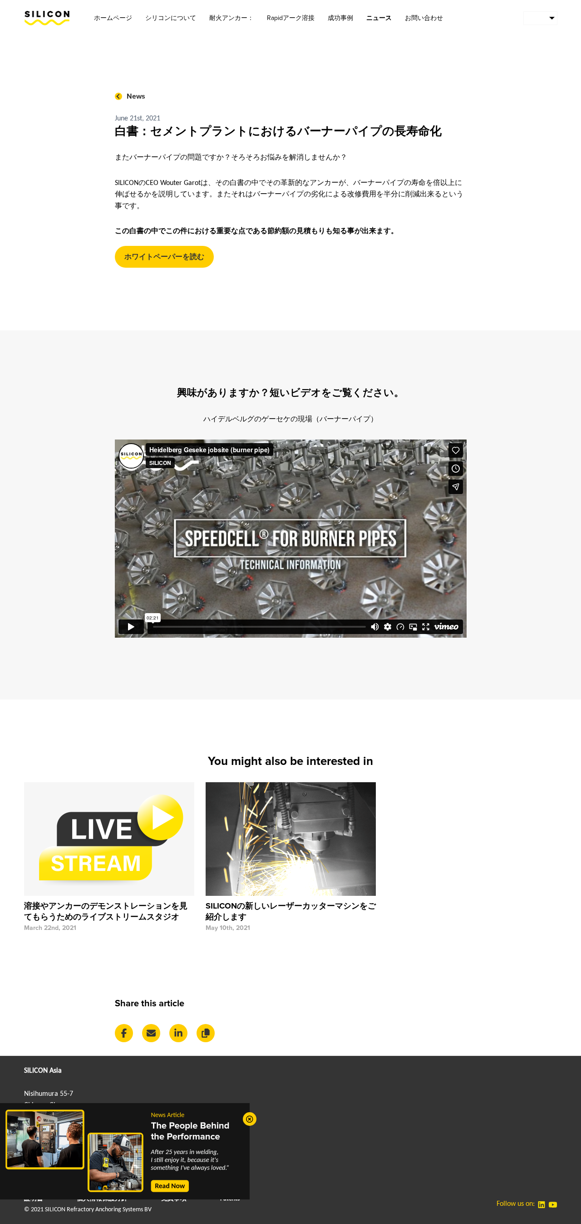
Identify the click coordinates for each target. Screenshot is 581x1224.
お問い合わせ (424, 18)
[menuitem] (540, 18)
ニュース (379, 18)
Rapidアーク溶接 (291, 18)
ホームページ (113, 18)
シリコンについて (170, 18)
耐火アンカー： (231, 18)
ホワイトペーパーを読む (164, 256)
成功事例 (340, 18)
